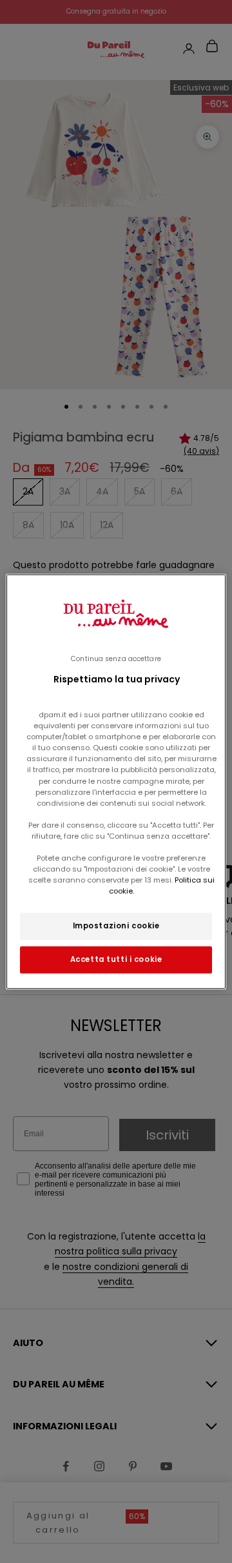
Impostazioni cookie (116, 926)
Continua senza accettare (116, 658)
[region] (116, 781)
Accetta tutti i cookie (116, 959)
